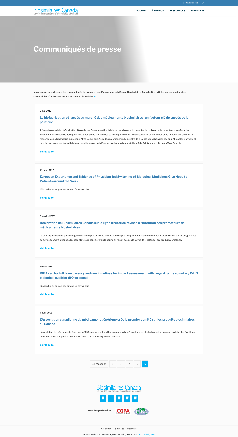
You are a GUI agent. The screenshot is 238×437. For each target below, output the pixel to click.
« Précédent (99, 364)
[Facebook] (119, 398)
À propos (158, 10)
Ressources (177, 10)
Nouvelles (198, 10)
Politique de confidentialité (125, 429)
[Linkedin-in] (111, 398)
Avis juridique (107, 429)
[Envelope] (135, 398)
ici (95, 96)
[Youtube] (127, 398)
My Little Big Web (146, 434)
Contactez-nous (190, 3)
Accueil (141, 10)
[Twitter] (103, 398)
